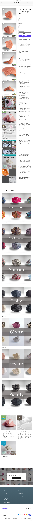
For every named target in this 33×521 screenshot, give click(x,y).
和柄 (24, 5)
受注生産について (6, 492)
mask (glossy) (4, 347)
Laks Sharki (4, 222)
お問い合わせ (5, 499)
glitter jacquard (4, 378)
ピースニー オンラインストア (10, 518)
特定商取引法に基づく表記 (7, 502)
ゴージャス (17, 5)
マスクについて (6, 5)
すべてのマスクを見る (16, 477)
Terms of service (29, 518)
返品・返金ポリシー (21, 493)
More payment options (25, 37)
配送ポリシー (20, 492)
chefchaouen (4, 253)
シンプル (27, 5)
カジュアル (21, 5)
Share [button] (20, 182)
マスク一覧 (11, 5)
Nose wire (20, 25)
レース (14, 5)
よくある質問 (5, 493)
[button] (2, 3)
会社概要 (5, 494)
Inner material (20, 18)
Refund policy (20, 518)
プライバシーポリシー (22, 496)
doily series (4, 316)
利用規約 (20, 494)
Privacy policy (24, 518)
